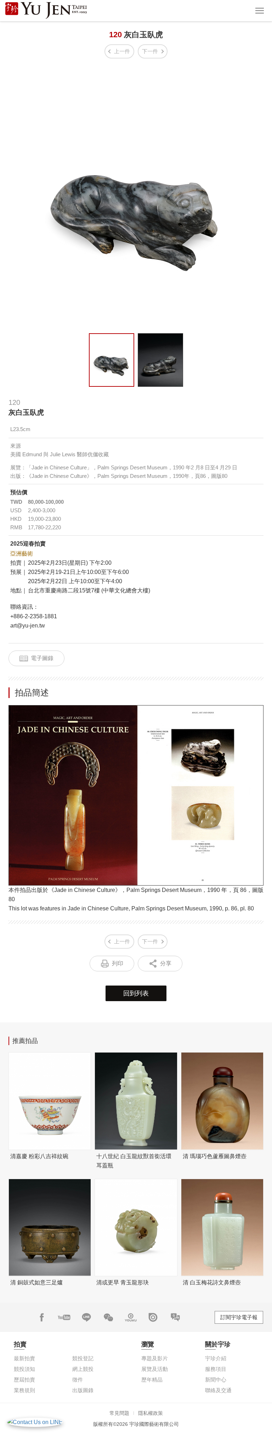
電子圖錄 (42, 658)
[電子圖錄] (153, 1317)
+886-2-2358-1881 (33, 616)
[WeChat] (108, 1317)
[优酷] (131, 1317)
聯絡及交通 (218, 1390)
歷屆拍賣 (24, 1380)
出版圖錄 (83, 1390)
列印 (117, 963)
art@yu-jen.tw (27, 626)
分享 (165, 963)
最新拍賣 (24, 1358)
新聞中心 (215, 1380)
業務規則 (24, 1390)
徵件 (77, 1380)
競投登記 (83, 1358)
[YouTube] (64, 1317)
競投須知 (24, 1369)
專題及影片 (154, 1358)
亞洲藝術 (21, 554)
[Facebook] (42, 1317)
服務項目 (215, 1369)
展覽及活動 (154, 1369)
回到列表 (136, 993)
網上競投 (83, 1369)
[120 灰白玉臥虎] (111, 360)
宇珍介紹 (215, 1358)
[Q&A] (175, 1317)
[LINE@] (86, 1317)
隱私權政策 (150, 1413)
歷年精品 (152, 1380)
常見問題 (119, 1413)
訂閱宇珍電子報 (238, 1317)
